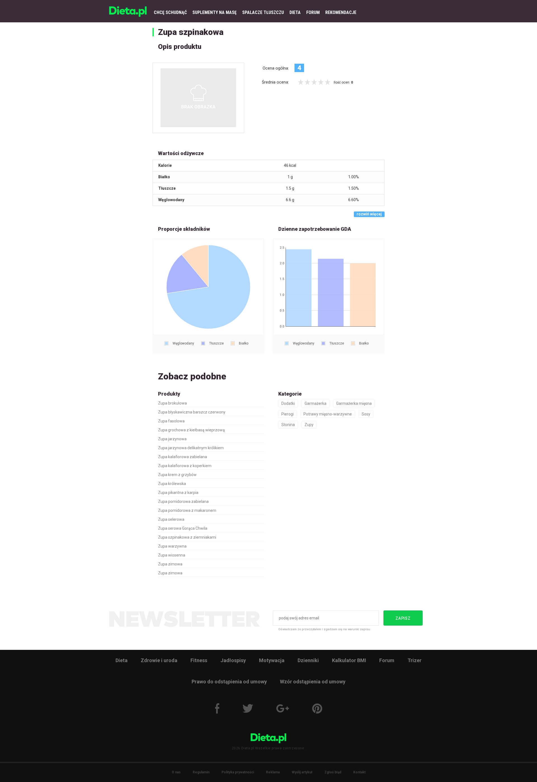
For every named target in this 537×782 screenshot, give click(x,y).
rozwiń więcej (369, 214)
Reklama (273, 772)
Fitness (198, 660)
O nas (176, 772)
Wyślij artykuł (302, 772)
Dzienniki (308, 660)
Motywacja (271, 660)
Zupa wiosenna (171, 555)
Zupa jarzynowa (172, 439)
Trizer (414, 660)
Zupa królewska (172, 483)
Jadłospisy (233, 660)
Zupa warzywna (172, 546)
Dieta (122, 660)
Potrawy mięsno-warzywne (327, 414)
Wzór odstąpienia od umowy (312, 681)
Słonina (288, 424)
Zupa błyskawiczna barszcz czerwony (191, 412)
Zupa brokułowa (172, 403)
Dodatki (288, 403)
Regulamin (201, 772)
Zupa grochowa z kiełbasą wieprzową (191, 430)
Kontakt (359, 772)
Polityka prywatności (238, 772)
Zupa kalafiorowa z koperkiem (184, 466)
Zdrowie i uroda (159, 660)
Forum (386, 660)
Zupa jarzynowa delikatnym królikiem (191, 448)
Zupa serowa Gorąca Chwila (182, 528)
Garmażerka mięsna (354, 403)
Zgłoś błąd (332, 772)
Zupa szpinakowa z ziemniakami (187, 537)
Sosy (366, 414)
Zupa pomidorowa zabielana (183, 501)
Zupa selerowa (171, 519)
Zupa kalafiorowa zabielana (182, 457)
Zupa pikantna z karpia (178, 492)
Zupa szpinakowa (190, 32)
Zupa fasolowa (171, 421)
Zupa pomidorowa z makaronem (187, 510)
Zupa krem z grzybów (177, 474)
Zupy (309, 424)
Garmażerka (315, 403)
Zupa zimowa (170, 564)
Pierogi (287, 414)
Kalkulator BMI (349, 660)
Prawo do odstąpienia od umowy (229, 681)
